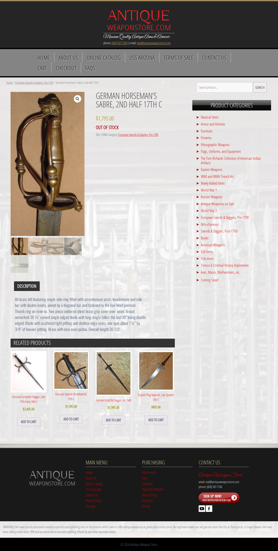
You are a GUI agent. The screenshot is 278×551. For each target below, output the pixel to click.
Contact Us (214, 57)
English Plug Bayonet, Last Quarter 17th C (156, 401)
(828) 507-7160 (119, 43)
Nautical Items (210, 117)
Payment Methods (152, 489)
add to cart (28, 421)
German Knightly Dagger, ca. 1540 (113, 404)
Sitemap (90, 506)
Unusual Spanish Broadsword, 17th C (71, 400)
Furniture (206, 131)
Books (204, 238)
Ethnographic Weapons (215, 144)
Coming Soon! (210, 280)
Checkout (66, 68)
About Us (68, 57)
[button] (77, 98)
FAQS (90, 68)
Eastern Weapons (211, 169)
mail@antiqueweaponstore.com (154, 43)
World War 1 (209, 190)
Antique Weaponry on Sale (217, 203)
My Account (149, 472)
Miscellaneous (210, 224)
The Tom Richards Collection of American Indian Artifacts (231, 160)
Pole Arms (207, 258)
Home (43, 57)
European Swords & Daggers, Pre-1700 (34, 82)
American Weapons (213, 245)
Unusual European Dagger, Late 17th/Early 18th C (28, 403)
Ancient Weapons (211, 196)
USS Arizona (142, 57)
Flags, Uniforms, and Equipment (221, 151)
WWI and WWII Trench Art (217, 176)
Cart (42, 68)
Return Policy (149, 494)
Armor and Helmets (213, 124)
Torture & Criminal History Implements (225, 265)
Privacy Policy (93, 500)
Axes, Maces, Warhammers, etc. (220, 272)
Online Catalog (104, 57)
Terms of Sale (178, 57)
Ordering (147, 483)
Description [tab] (26, 286)
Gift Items (207, 251)
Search (260, 87)
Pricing (146, 506)
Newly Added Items (213, 183)
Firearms (206, 137)
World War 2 (209, 210)
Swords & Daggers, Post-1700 (219, 231)
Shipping (147, 500)
